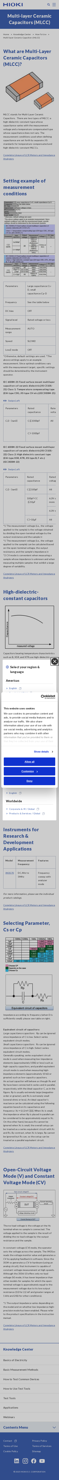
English (13, 688)
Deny (29, 781)
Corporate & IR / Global (22, 809)
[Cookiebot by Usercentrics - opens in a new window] (41, 697)
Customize (27, 771)
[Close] (55, 661)
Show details (41, 751)
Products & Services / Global (24, 813)
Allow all (29, 761)
